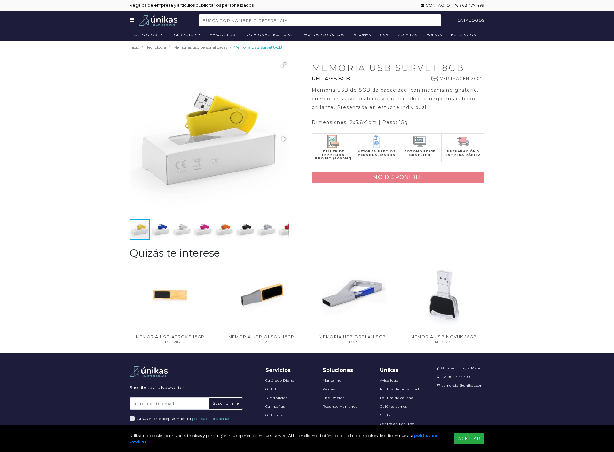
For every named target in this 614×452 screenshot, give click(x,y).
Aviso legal (390, 381)
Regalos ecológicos (322, 35)
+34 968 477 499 (455, 377)
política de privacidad (211, 418)
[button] (284, 65)
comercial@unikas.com (463, 385)
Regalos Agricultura (269, 35)
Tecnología (156, 47)
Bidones (362, 35)
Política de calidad (396, 398)
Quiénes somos (393, 406)
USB (384, 35)
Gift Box (272, 389)
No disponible (398, 177)
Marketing (332, 381)
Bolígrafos (463, 35)
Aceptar (469, 438)
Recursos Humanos (340, 406)
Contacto (437, 5)
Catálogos (470, 20)
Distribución (276, 398)
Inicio (134, 47)
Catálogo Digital (280, 381)
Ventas (329, 389)
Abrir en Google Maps (460, 368)
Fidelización (334, 398)
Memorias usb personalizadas (200, 47)
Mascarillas (223, 35)
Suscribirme (226, 403)
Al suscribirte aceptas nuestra (184, 418)
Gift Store (274, 415)
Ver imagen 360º (461, 78)
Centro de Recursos (397, 424)
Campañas (275, 406)
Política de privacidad (400, 389)
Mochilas (407, 35)
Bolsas (434, 35)
